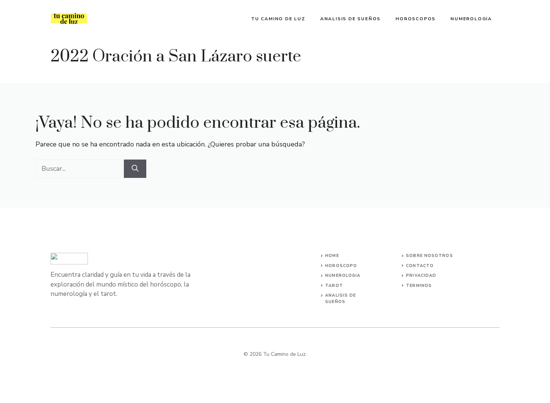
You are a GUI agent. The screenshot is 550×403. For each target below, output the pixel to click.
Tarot (334, 285)
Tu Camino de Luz (278, 19)
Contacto (420, 266)
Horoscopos (415, 19)
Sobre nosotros (429, 255)
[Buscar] (135, 169)
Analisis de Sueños (350, 19)
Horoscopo (341, 266)
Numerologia (471, 19)
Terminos (419, 285)
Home (332, 255)
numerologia (342, 275)
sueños (335, 301)
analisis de (340, 295)
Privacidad (421, 275)
